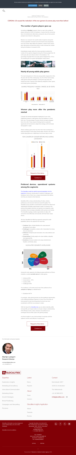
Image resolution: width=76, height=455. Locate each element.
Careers (29, 399)
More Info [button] (46, 5)
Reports (29, 386)
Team (29, 395)
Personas (5, 408)
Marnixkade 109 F (57, 382)
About (29, 408)
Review (29, 416)
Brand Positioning (7, 401)
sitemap (42, 443)
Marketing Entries (7, 393)
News (29, 382)
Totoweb (33, 452)
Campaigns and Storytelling (11, 404)
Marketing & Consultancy (10, 386)
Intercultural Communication (11, 389)
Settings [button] (40, 5)
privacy (34, 443)
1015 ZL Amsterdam (58, 386)
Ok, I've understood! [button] (33, 5)
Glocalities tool (34, 307)
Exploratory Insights (8, 382)
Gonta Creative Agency (43, 452)
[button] (38, 449)
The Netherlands (57, 389)
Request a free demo (37, 173)
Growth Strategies (8, 397)
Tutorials (29, 412)
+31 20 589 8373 (57, 393)
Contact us (38, 178)
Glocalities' (30, 30)
